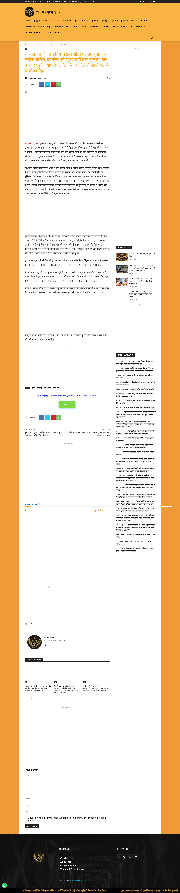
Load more (135, 304)
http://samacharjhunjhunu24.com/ (55, 640)
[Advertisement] (67, 216)
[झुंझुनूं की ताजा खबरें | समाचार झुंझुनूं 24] (39, 857)
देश (31, 45)
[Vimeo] (150, 1)
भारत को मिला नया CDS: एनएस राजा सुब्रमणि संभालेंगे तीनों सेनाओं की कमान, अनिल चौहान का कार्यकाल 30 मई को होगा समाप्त (38, 688)
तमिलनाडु (39, 388)
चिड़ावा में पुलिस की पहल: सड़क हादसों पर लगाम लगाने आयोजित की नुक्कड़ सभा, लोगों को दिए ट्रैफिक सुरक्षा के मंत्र (142, 268)
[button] (152, 38)
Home (27, 45)
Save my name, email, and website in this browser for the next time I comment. (66, 819)
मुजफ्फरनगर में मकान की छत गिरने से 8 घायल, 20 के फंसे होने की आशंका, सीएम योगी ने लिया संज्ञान (124, 890)
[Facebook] (140, 1)
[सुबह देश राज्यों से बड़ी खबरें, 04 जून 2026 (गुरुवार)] (122, 257)
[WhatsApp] (58, 84)
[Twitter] (147, 1)
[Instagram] (143, 1)
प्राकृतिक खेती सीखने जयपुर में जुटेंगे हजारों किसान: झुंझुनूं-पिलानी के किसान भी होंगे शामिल (142, 294)
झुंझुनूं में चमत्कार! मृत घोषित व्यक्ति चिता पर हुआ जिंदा (139, 389)
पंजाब (49, 388)
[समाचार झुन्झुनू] (26, 78)
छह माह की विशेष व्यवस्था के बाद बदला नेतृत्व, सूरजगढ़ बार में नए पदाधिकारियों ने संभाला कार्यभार (141, 281)
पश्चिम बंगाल (56, 388)
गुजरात (33, 388)
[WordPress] (45, 645)
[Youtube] (154, 1)
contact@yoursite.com (77, 880)
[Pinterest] (53, 84)
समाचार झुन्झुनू (33, 78)
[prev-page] (26, 698)
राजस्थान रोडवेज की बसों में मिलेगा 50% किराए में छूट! (139, 407)
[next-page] (30, 698)
